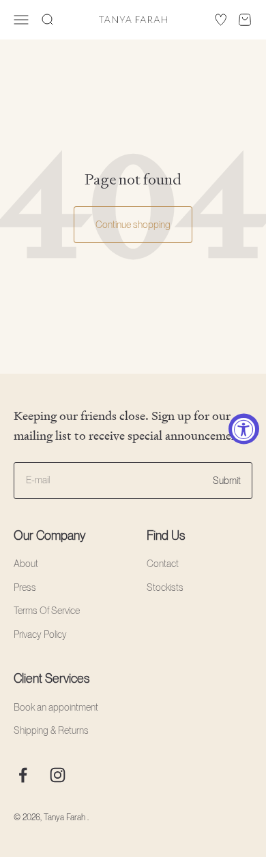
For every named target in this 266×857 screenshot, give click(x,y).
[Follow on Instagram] (57, 775)
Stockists (165, 587)
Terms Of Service (47, 610)
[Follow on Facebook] (23, 775)
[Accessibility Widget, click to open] (243, 428)
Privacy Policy (40, 634)
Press (25, 587)
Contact (163, 563)
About (26, 563)
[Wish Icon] (220, 20)
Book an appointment (56, 707)
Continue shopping (133, 224)
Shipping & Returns (51, 730)
